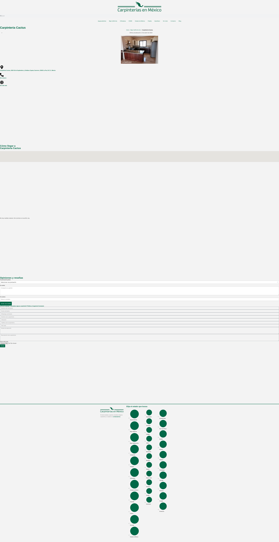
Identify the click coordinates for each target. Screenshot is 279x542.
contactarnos (116, 416)
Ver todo (165, 21)
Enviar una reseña (6, 303)
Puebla (150, 21)
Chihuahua (123, 21)
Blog (180, 21)
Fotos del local (4, 341)
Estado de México (140, 21)
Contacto (173, 21)
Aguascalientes (102, 21)
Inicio (127, 30)
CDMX (130, 21)
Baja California (113, 21)
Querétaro (157, 21)
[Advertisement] (43, 115)
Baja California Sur (136, 30)
